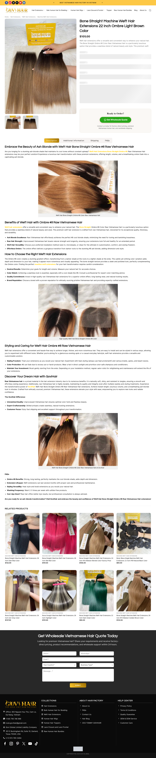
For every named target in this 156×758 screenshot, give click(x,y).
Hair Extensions (37, 10)
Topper (109, 10)
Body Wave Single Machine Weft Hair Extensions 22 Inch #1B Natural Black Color (132, 559)
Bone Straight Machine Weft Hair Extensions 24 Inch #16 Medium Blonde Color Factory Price (96, 559)
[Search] (150, 10)
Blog (135, 10)
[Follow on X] (17, 2)
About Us (143, 10)
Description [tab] (51, 140)
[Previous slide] (54, 3)
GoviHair (31, 387)
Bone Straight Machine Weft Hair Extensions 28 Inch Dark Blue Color (22, 559)
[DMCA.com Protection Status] (78, 749)
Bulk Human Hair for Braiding (57, 10)
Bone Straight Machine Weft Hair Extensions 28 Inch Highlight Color (59, 617)
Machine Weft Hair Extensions (47, 17)
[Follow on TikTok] (13, 2)
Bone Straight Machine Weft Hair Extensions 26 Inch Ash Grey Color (22, 617)
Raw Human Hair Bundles (123, 10)
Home (6, 17)
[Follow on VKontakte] (24, 2)
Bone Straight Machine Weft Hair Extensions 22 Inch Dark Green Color (96, 617)
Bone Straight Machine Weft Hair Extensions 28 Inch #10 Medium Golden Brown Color (133, 617)
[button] (8, 111)
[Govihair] (17, 10)
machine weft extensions (45, 264)
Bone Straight (85, 227)
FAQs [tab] (107, 140)
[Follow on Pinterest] (20, 2)
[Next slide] (102, 3)
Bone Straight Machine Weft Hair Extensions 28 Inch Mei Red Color (59, 559)
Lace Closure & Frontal (95, 10)
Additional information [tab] (73, 140)
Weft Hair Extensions (29, 17)
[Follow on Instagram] (10, 2)
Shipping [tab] (95, 140)
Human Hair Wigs (77, 10)
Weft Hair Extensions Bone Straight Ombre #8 (108, 151)
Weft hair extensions (13, 227)
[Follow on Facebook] (6, 2)
